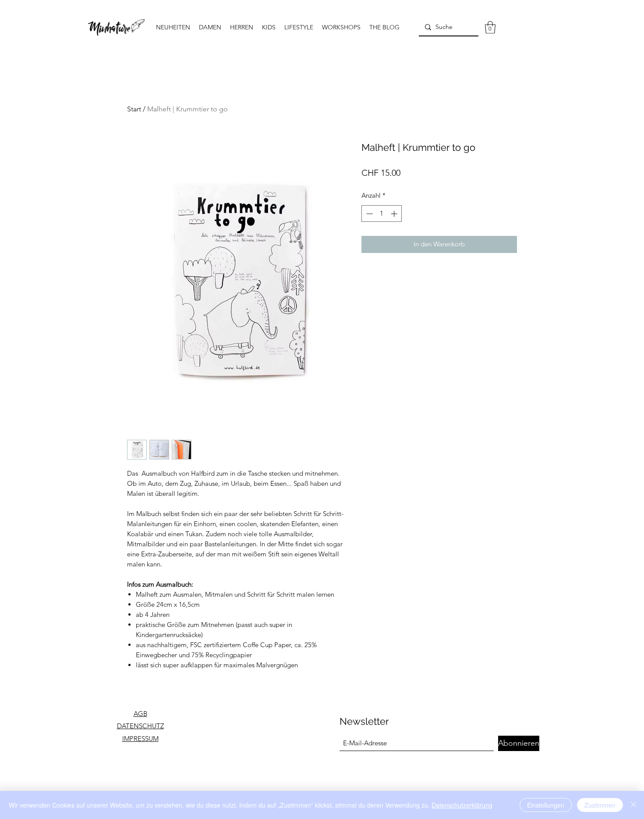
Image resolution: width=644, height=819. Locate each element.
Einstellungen (545, 805)
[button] (490, 27)
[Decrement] (369, 214)
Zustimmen (600, 805)
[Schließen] (633, 805)
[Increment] (395, 214)
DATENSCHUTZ (140, 726)
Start (134, 109)
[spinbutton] (382, 214)
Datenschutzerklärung (462, 805)
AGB (140, 713)
